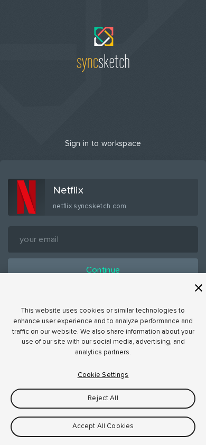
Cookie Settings (103, 375)
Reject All (103, 398)
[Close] (198, 287)
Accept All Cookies (103, 426)
